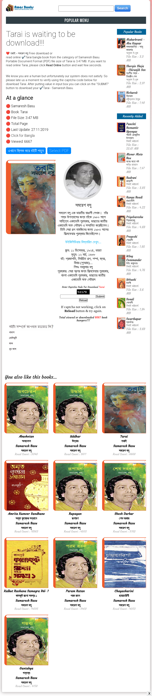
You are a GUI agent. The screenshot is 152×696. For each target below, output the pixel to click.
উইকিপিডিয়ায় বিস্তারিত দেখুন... (83, 242)
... (55, 377)
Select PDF (59, 150)
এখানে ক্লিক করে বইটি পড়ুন (26, 150)
